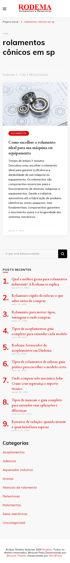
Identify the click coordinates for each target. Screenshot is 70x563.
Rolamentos (18, 133)
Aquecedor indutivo (18, 470)
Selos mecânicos (15, 514)
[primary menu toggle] (4, 9)
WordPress (55, 555)
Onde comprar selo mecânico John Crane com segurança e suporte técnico (37, 383)
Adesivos (9, 461)
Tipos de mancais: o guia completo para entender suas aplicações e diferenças (37, 405)
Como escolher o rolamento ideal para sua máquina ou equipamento (31, 147)
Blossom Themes (16, 555)
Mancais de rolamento (20, 487)
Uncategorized (14, 523)
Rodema (47, 549)
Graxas (8, 479)
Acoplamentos (14, 452)
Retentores (11, 496)
